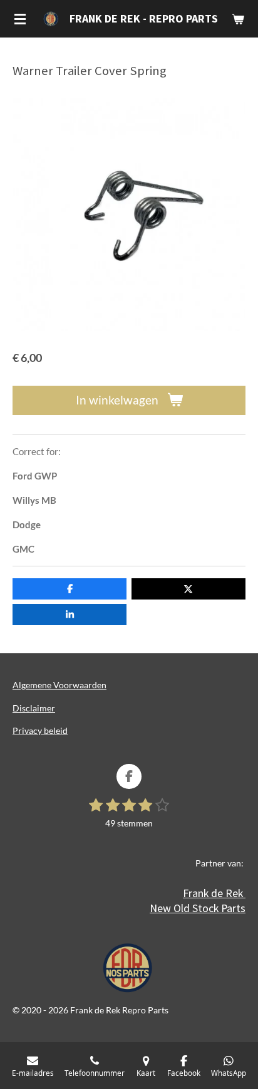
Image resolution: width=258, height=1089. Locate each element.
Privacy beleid (40, 730)
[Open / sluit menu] (20, 18)
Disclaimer (34, 708)
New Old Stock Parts (197, 908)
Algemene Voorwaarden (59, 685)
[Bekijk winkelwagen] (238, 18)
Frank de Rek (214, 893)
